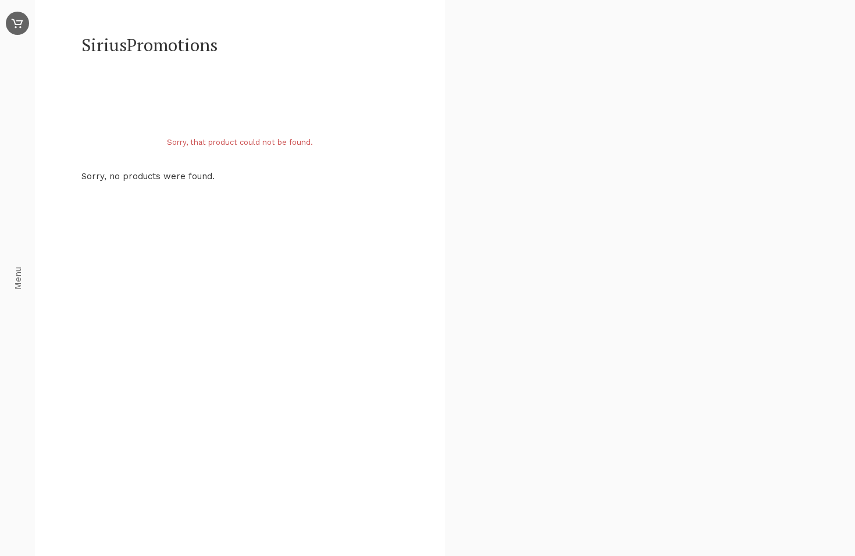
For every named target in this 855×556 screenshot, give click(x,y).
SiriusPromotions (149, 45)
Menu (18, 278)
